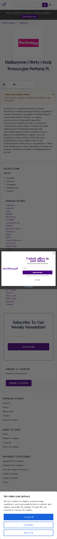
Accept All (28, 517)
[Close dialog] (54, 253)
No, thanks (37, 280)
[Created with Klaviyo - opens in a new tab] (28, 287)
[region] (28, 515)
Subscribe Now (37, 272)
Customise (28, 525)
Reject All (28, 532)
